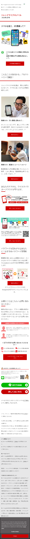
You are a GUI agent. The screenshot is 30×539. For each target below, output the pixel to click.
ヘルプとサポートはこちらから (15, 357)
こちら (15, 441)
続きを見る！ (15, 283)
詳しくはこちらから (15, 208)
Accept (15, 536)
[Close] (28, 519)
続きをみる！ (15, 134)
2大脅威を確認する (15, 63)
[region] (15, 528)
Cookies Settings (15, 531)
